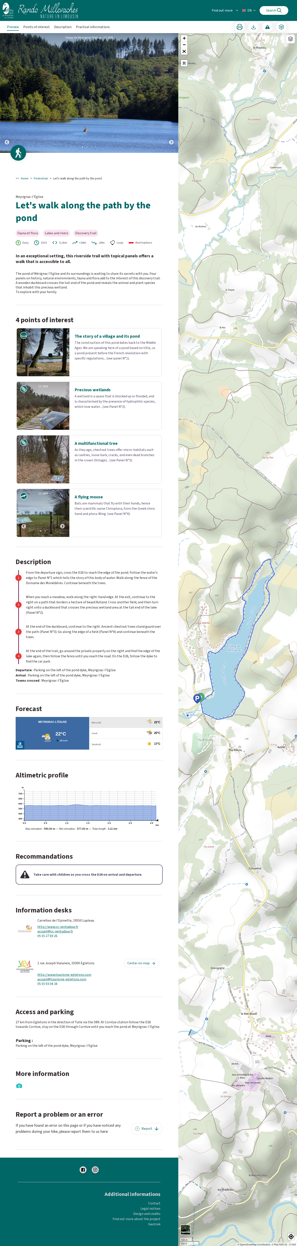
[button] (184, 51)
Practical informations (93, 27)
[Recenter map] (184, 63)
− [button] (184, 44)
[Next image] (171, 93)
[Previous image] (7, 93)
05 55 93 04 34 (47, 1006)
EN (249, 10)
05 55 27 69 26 (47, 958)
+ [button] (184, 38)
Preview (13, 27)
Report (147, 1150)
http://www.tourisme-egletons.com (64, 997)
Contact (154, 1225)
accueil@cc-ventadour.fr (55, 954)
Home (24, 178)
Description (63, 27)
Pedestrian (41, 178)
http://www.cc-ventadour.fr (57, 949)
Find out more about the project (136, 1241)
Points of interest (36, 27)
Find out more (222, 10)
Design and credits (146, 1236)
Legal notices (150, 1231)
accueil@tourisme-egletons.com (61, 1002)
